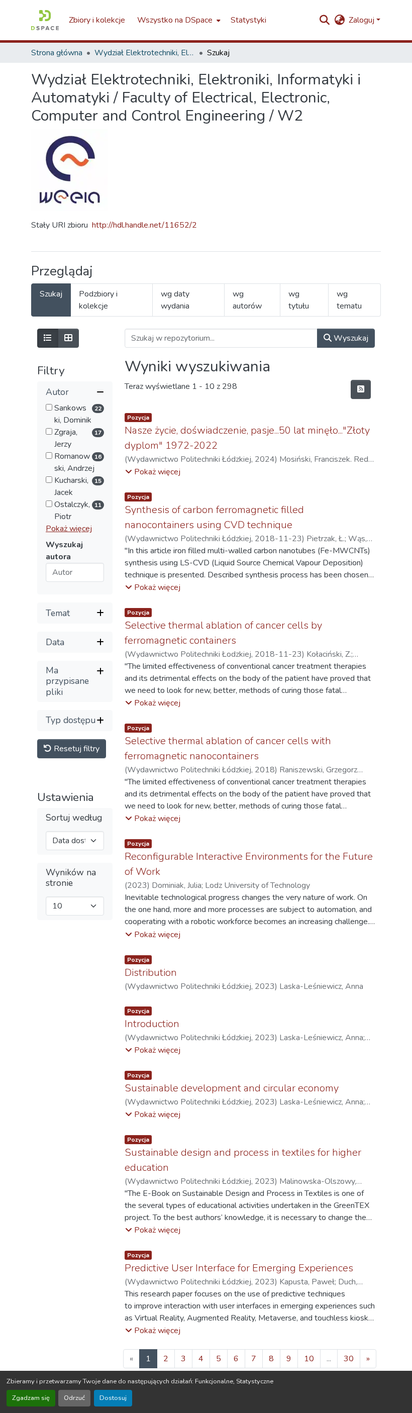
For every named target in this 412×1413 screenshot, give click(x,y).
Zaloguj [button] (362, 20)
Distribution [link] (151, 972)
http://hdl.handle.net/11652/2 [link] (144, 225)
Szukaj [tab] (51, 293)
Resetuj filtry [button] (75, 748)
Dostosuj (113, 1397)
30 (349, 1358)
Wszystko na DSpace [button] (175, 20)
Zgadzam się (31, 1397)
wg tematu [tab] (349, 300)
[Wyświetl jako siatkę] (68, 338)
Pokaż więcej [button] (69, 528)
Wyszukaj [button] (350, 338)
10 (309, 1358)
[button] (45, 20)
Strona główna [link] (56, 52)
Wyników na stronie (71, 877)
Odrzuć (74, 1397)
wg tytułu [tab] (298, 300)
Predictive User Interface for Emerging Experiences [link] (239, 1268)
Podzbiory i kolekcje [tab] (98, 300)
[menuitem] (178, 20)
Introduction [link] (152, 1024)
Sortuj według (74, 818)
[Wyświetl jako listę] (47, 338)
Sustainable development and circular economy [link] (232, 1088)
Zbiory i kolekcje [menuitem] (97, 20)
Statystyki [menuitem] (248, 20)
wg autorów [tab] (247, 300)
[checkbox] (49, 407)
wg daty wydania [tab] (175, 300)
